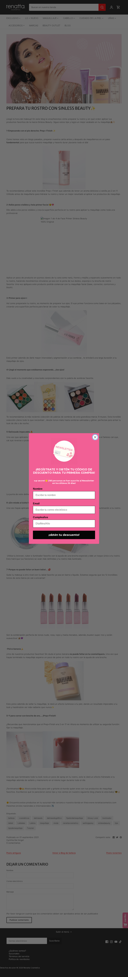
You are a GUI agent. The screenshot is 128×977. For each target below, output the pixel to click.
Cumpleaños (40, 517)
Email (36, 503)
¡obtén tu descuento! (64, 535)
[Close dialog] (95, 437)
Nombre (37, 488)
